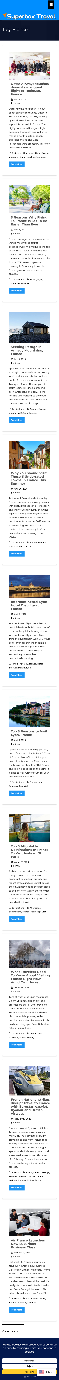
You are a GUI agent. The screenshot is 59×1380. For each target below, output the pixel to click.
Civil (32, 1033)
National (13, 1180)
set (28, 283)
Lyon (28, 667)
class (42, 1298)
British (38, 1172)
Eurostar (22, 1176)
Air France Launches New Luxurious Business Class (28, 1243)
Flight (37, 153)
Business (16, 153)
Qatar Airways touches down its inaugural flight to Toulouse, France (30, 89)
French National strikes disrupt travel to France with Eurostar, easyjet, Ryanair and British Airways (30, 1106)
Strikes (30, 1180)
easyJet (13, 1176)
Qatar (23, 156)
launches (21, 1302)
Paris (33, 911)
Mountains (14, 413)
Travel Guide (18, 279)
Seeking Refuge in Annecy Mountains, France (27, 350)
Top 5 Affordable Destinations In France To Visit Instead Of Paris (30, 851)
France (45, 153)
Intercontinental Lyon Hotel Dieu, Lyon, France (29, 605)
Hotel (40, 663)
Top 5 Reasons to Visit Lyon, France (29, 733)
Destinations (18, 409)
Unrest (23, 1037)
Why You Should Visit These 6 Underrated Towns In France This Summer (29, 478)
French (39, 1176)
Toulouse (41, 156)
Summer (42, 542)
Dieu (26, 663)
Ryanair (22, 1180)
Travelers (13, 1037)
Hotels (15, 663)
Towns (12, 546)
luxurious (32, 1302)
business (34, 1298)
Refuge (24, 413)
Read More (16, 164)
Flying (40, 279)
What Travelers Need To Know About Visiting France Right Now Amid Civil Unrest (30, 977)
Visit (32, 546)
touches (31, 156)
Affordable (35, 907)
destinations (15, 911)
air (27, 1298)
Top (21, 786)
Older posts (10, 1331)
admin (16, 103)
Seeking (33, 413)
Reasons (21, 283)
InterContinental (17, 667)
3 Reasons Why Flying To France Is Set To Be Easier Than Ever (29, 220)
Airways (30, 153)
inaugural (14, 156)
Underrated (22, 546)
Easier (33, 279)
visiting (30, 1037)
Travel (38, 1180)
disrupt (45, 1172)
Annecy (33, 409)
